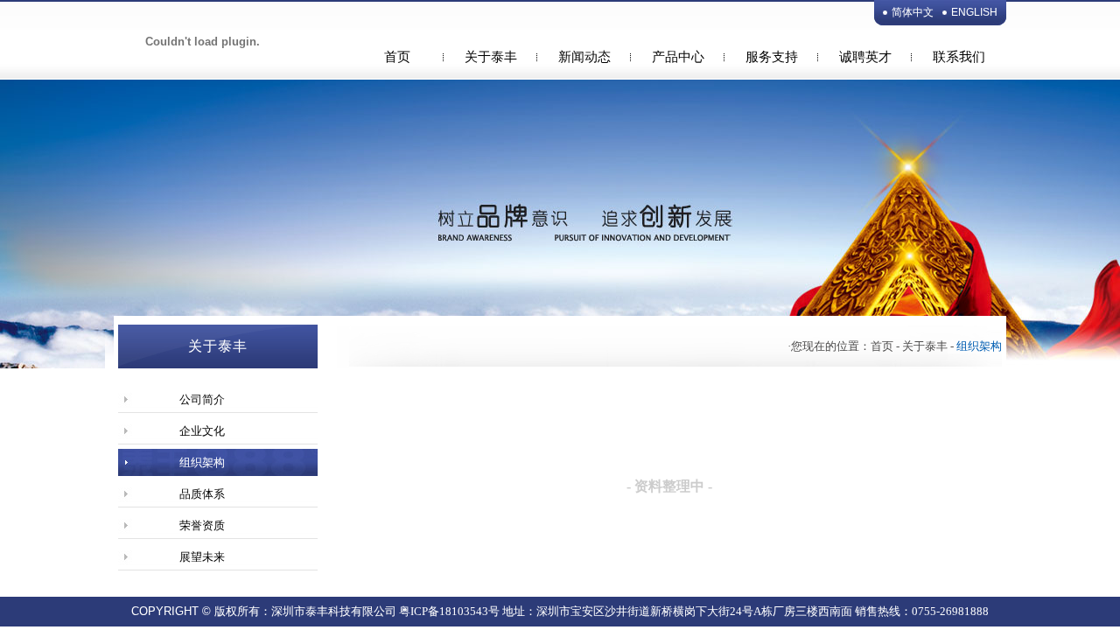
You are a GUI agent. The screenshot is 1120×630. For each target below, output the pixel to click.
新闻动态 (584, 57)
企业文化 (202, 431)
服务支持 (772, 57)
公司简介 (202, 399)
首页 (397, 57)
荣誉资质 (202, 525)
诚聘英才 (865, 57)
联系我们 (959, 57)
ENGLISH (974, 12)
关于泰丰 (491, 57)
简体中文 (913, 12)
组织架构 (202, 462)
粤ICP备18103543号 (449, 611)
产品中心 (678, 57)
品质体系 (202, 493)
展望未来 (202, 557)
